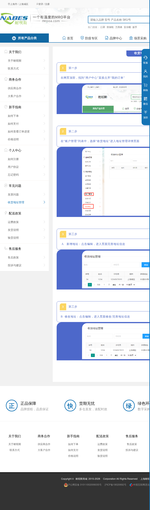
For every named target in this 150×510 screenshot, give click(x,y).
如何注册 (13, 159)
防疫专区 (91, 38)
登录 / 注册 (44, 3)
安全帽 (127, 27)
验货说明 (13, 237)
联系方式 (13, 68)
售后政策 (13, 257)
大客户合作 (14, 96)
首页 (70, 38)
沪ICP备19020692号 (115, 484)
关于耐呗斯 (14, 60)
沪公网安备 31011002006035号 (85, 484)
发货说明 (13, 230)
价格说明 (13, 139)
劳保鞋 (110, 27)
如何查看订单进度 (19, 131)
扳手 (134, 27)
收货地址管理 (16, 202)
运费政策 (13, 222)
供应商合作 (14, 88)
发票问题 (13, 194)
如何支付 (13, 123)
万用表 (118, 27)
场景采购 (140, 38)
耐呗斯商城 (81, 478)
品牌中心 (116, 38)
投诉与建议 (14, 265)
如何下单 (13, 116)
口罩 (102, 27)
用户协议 (13, 167)
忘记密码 (13, 174)
